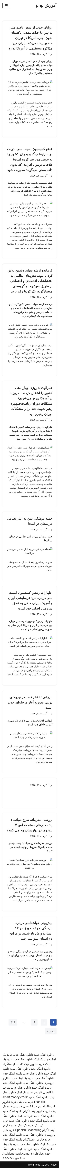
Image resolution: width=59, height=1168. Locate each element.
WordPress (34, 1164)
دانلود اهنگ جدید (44, 1054)
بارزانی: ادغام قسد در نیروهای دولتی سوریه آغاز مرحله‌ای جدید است (30, 702)
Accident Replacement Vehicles (23, 1153)
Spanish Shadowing (28, 1130)
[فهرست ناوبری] (6, 5)
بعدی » (50, 1031)
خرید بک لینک (42, 1059)
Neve (54, 1164)
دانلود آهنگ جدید (33, 1073)
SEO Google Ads (13, 1158)
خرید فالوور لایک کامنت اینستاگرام (23, 1064)
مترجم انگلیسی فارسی (27, 1106)
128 (13, 1022)
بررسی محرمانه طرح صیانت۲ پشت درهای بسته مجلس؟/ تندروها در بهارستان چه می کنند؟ (29, 825)
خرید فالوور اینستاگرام (36, 1111)
